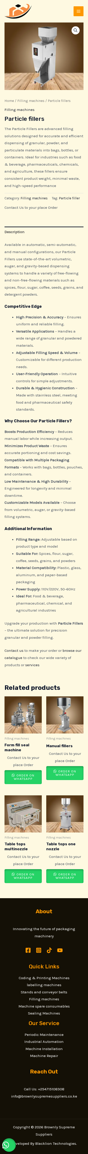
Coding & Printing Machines (44, 978)
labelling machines (44, 985)
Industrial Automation (44, 1041)
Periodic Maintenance (44, 1034)
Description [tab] (15, 231)
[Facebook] (28, 950)
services (32, 665)
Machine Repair (44, 1055)
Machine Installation (44, 1048)
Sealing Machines (44, 1013)
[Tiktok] (49, 950)
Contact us (14, 650)
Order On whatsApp (24, 777)
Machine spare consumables (44, 1006)
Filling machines (30, 101)
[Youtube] (60, 950)
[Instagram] (39, 950)
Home (9, 101)
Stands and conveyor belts (44, 992)
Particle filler (69, 198)
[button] (76, 30)
